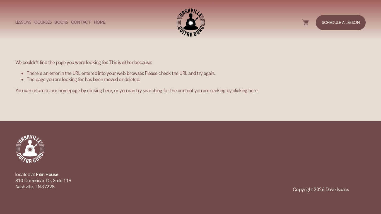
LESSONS (23, 22)
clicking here (99, 90)
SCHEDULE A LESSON (341, 22)
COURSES (43, 22)
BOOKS (61, 22)
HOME (99, 22)
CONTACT (81, 22)
